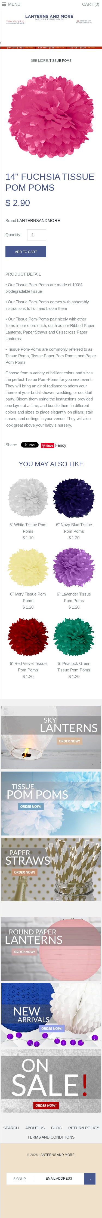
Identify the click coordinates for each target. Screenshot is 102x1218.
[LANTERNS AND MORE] (51, 15)
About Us (35, 1128)
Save (49, 445)
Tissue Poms (61, 61)
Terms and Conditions (51, 1137)
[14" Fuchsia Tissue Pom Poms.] (51, 75)
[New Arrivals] (50, 1045)
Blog (56, 1128)
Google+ (51, 33)
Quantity (12, 234)
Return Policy (83, 1128)
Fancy (60, 445)
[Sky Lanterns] (50, 768)
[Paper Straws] (50, 900)
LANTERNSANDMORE (38, 220)
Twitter (44, 33)
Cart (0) (90, 4)
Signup (19, 1179)
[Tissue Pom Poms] (50, 834)
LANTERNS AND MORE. (57, 1155)
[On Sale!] (50, 1112)
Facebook (38, 33)
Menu (14, 4)
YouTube (65, 33)
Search (11, 1128)
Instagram (58, 33)
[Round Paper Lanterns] (50, 980)
